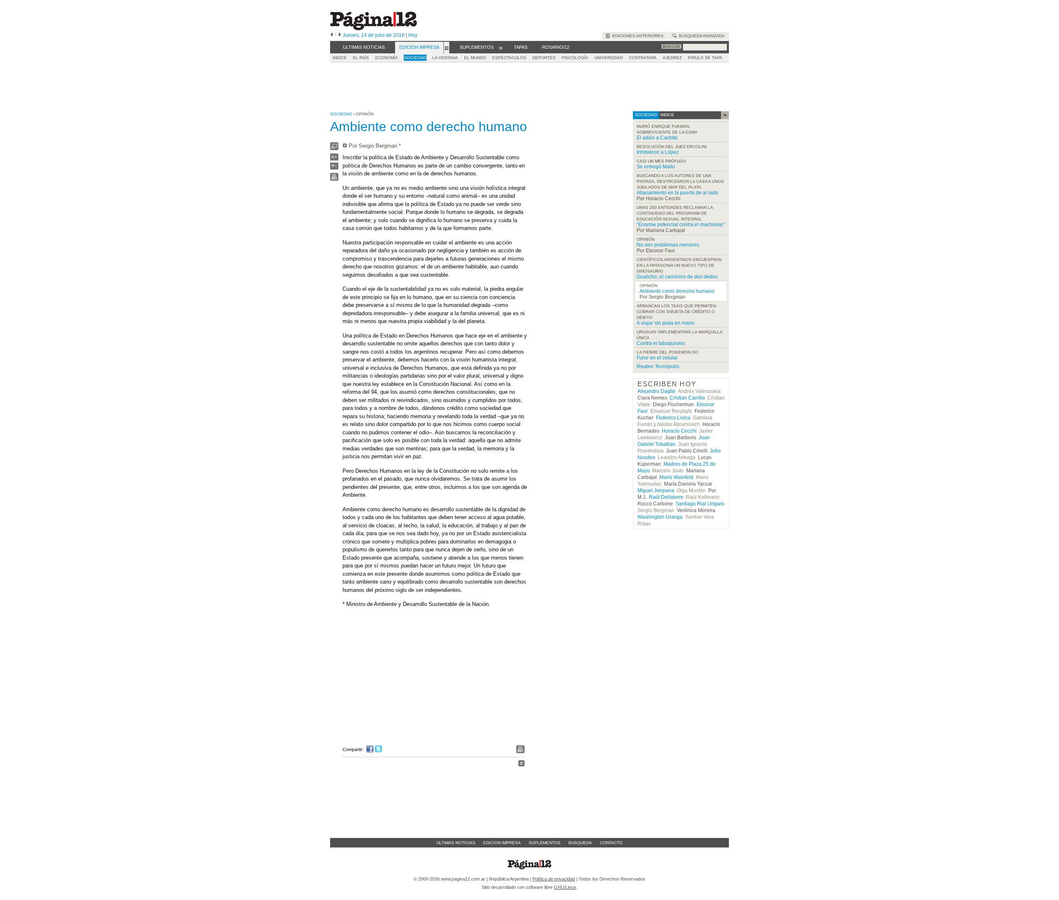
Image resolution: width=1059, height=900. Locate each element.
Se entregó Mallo (656, 167)
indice (666, 114)
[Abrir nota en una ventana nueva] (334, 148)
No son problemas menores (668, 245)
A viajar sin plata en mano (666, 323)
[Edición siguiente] (339, 35)
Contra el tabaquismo (661, 343)
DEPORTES (544, 57)
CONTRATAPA (642, 57)
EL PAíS (361, 57)
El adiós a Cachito (657, 138)
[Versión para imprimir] (334, 179)
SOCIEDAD (415, 57)
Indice (340, 57)
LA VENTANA (445, 57)
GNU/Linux (565, 887)
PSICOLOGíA (575, 57)
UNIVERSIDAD (608, 57)
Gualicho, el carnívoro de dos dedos (677, 277)
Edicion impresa (502, 842)
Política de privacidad (553, 878)
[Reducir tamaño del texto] (334, 168)
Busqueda (580, 842)
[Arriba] (521, 764)
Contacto (611, 842)
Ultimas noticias (455, 842)
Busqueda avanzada (700, 36)
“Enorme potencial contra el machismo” (681, 224)
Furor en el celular (657, 358)
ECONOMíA (386, 57)
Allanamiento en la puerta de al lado (677, 193)
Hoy (412, 35)
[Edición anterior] (331, 35)
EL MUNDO (475, 57)
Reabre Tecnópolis (658, 366)
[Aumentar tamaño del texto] (334, 159)
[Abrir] (446, 47)
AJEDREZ (672, 57)
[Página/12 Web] (373, 28)
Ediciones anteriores (637, 36)
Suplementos (545, 842)
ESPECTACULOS (509, 57)
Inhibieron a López (658, 152)
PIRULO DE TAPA (705, 57)
